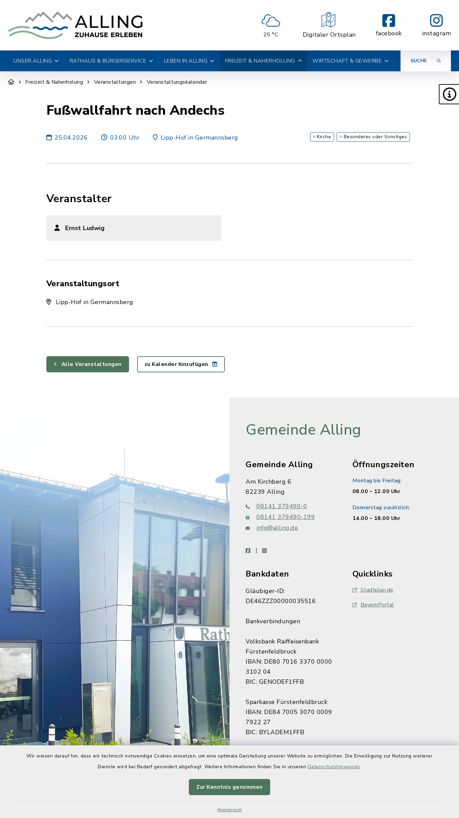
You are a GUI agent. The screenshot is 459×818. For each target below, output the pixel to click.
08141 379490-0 (281, 506)
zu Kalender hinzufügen (177, 364)
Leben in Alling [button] (186, 61)
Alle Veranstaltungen (91, 364)
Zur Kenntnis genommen (229, 787)
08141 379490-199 (285, 517)
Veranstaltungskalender (177, 82)
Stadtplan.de (377, 590)
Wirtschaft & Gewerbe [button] (347, 61)
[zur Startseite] (75, 25)
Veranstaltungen (115, 82)
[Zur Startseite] (11, 82)
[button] (449, 94)
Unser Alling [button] (32, 61)
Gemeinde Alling (303, 430)
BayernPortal (377, 604)
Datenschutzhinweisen (334, 767)
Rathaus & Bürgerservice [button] (108, 61)
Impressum (229, 810)
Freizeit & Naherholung (54, 82)
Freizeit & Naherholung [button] (260, 61)
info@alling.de (277, 528)
